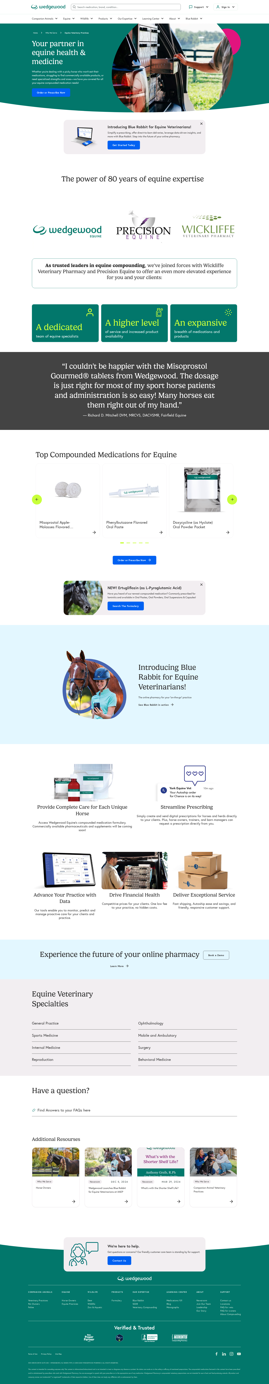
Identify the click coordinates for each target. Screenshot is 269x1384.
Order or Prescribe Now (51, 92)
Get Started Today (124, 145)
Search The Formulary (126, 606)
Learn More (117, 966)
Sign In (226, 7)
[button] (122, 543)
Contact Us (119, 1260)
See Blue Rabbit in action (153, 704)
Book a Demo (216, 955)
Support (199, 7)
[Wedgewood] (48, 7)
